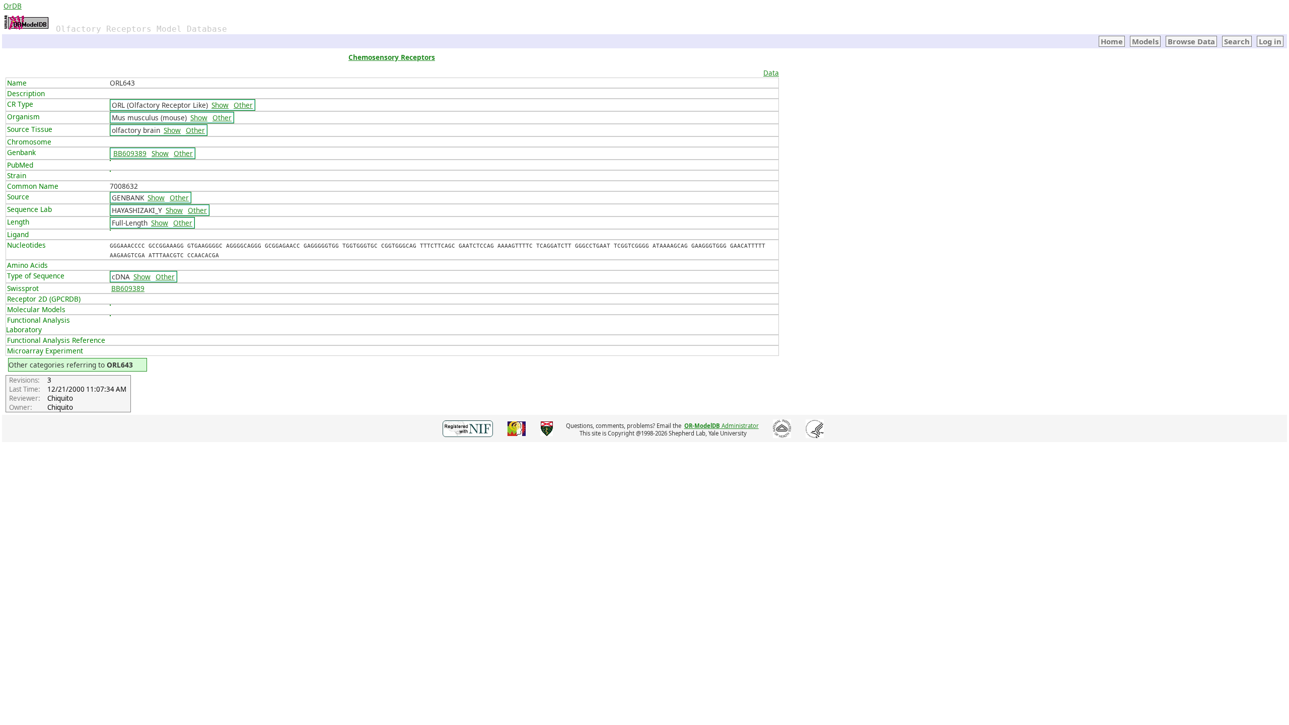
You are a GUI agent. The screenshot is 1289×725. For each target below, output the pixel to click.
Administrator (721, 425)
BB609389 (130, 153)
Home (1112, 41)
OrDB (13, 6)
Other (243, 105)
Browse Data (1191, 41)
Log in (1270, 41)
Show (220, 105)
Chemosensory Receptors (391, 57)
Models (1145, 41)
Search (1237, 41)
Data (771, 73)
